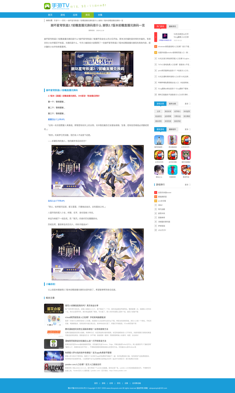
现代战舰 (161, 209)
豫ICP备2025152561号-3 (77, 388)
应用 (75, 15)
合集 (100, 15)
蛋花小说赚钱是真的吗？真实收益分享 (81, 306)
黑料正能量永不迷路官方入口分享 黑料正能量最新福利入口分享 (173, 95)
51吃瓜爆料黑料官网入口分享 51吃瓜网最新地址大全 (174, 77)
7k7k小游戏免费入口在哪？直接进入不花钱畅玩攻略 (174, 65)
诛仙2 (160, 205)
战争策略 (168, 116)
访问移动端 (136, 383)
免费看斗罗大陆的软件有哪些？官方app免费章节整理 (88, 353)
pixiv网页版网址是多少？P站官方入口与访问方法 (174, 71)
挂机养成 (177, 121)
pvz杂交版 (162, 201)
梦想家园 (161, 226)
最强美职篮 (162, 197)
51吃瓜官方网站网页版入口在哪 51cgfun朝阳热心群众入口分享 (174, 59)
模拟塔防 (158, 121)
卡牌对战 (177, 116)
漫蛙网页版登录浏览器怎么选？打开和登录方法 (85, 341)
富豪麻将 (161, 218)
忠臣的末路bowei (164, 192)
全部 (158, 111)
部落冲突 (161, 213)
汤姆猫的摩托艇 (164, 222)
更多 (186, 104)
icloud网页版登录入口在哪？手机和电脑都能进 (85, 317)
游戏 (62, 15)
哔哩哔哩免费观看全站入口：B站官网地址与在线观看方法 (174, 83)
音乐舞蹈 (187, 116)
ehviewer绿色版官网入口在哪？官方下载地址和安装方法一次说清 (174, 47)
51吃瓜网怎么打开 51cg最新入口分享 (181, 35)
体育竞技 (168, 121)
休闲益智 (187, 111)
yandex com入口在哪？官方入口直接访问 (83, 364)
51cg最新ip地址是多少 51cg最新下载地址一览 (174, 89)
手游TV (56, 20)
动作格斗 (177, 111)
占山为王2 (162, 230)
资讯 (87, 15)
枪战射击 (158, 116)
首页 (50, 15)
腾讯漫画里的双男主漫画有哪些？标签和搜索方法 (86, 329)
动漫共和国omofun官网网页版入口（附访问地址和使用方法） (174, 53)
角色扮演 (168, 111)
